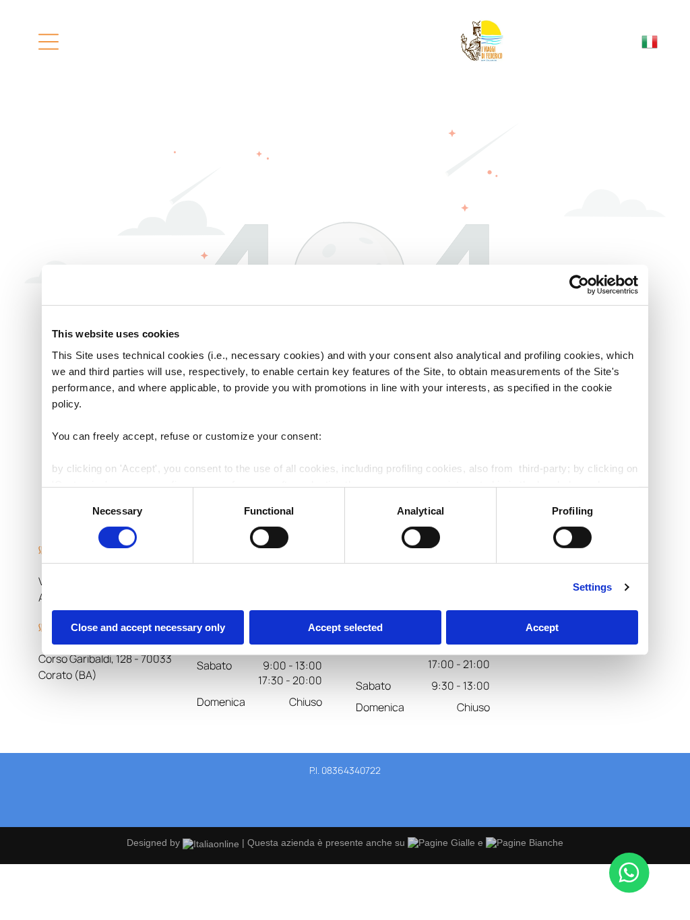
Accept (542, 627)
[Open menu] (48, 42)
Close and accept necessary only (148, 627)
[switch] (269, 537)
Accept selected (345, 627)
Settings (593, 587)
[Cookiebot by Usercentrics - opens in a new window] (579, 285)
